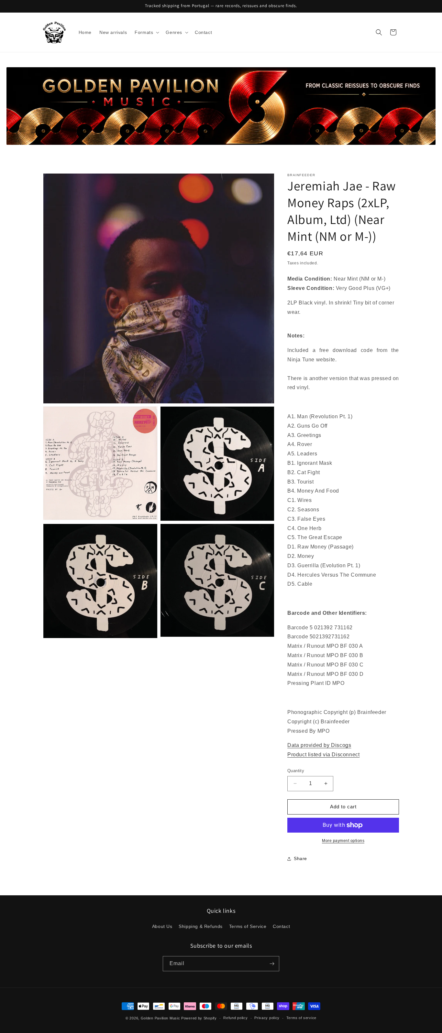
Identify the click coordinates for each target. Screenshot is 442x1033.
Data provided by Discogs (319, 745)
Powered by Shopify (199, 1018)
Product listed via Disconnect (323, 754)
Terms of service (301, 1018)
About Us (162, 926)
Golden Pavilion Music (160, 1018)
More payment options (343, 840)
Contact (281, 926)
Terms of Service (248, 926)
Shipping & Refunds (201, 926)
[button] (146, 32)
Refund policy (235, 1018)
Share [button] (300, 858)
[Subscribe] (272, 963)
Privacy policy (267, 1018)
